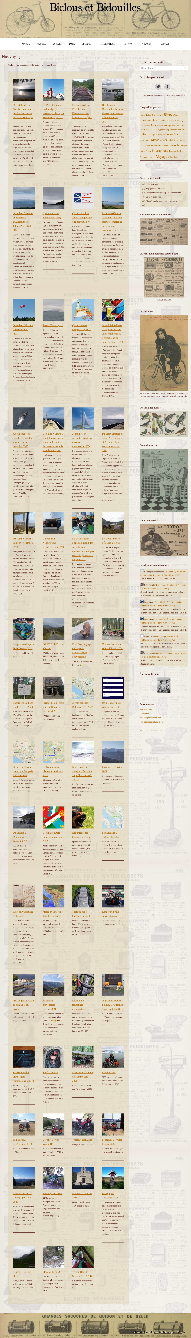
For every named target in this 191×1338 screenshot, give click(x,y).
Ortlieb (181, 140)
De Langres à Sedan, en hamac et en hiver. (23, 1004)
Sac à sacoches (50, 1072)
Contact (165, 44)
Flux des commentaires (151, 722)
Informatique (148, 134)
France (154, 125)
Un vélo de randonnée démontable (78, 1004)
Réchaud (155, 145)
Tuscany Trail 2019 (82, 1139)
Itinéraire (161, 135)
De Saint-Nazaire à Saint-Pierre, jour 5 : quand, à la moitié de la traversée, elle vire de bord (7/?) (53, 442)
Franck (147, 602)
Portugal (147, 145)
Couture (57, 44)
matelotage (145, 140)
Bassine (142, 115)
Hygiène (161, 129)
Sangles (184, 145)
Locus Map (172, 134)
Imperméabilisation (175, 129)
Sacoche (175, 145)
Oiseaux (174, 140)
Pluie (142, 145)
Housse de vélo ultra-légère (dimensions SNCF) (23, 1076)
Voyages (162, 156)
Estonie (143, 126)
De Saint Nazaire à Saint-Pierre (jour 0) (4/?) (23, 542)
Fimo (148, 125)
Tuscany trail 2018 (52, 1193)
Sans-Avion (145, 151)
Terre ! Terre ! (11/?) (53, 325)
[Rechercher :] (164, 68)
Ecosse (177, 120)
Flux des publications (150, 718)
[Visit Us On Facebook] (168, 89)
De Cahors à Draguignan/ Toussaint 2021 (21, 836)
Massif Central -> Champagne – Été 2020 (22, 1197)
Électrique (173, 157)
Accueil (26, 44)
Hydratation (152, 130)
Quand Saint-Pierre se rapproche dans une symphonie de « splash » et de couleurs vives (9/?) (112, 333)
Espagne (183, 121)
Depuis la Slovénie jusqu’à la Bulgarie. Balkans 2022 (23, 771)
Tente (182, 151)
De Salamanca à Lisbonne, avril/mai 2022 (53, 771)
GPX (177, 126)
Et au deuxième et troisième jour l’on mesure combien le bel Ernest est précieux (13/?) (112, 221)
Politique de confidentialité (151, 730)
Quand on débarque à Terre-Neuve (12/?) (23, 329)
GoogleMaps (170, 126)
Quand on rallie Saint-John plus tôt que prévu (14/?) (82, 217)
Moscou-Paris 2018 (53, 1271)
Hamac (71, 44)
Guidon (182, 125)
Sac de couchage (164, 145)
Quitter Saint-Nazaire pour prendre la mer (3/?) (53, 542)
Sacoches (41, 44)
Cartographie (148, 120)
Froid (160, 125)
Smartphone (160, 150)
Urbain (153, 157)
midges (162, 140)
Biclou (148, 115)
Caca (177, 115)
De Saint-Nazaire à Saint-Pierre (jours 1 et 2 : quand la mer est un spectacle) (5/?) (113, 442)
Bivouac (170, 114)
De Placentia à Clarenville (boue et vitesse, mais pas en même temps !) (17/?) (112, 113)
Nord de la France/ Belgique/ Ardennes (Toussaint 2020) (112, 1004)
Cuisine (171, 121)
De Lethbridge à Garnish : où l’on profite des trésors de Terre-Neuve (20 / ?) (23, 113)
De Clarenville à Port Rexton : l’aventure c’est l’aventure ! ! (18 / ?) (82, 113)
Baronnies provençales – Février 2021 (50, 1004)
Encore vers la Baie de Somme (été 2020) (82, 1076)
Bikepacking (157, 115)
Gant (164, 126)
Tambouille (174, 151)
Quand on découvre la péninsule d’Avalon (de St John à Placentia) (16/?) (23, 221)
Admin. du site (146, 709)
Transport (144, 157)
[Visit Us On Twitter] (159, 89)
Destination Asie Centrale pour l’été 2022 (52, 836)
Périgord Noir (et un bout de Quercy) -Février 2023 (53, 707)
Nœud (168, 140)
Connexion (144, 713)
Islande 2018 (109, 1072)
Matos (155, 140)
